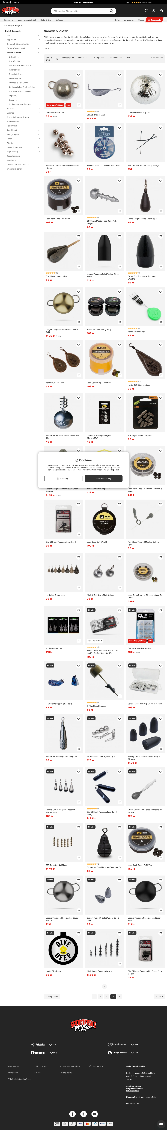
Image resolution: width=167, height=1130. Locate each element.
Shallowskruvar (13, 121)
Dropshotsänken (16, 74)
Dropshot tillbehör (14, 169)
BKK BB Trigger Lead (96, 115)
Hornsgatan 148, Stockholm (143, 1073)
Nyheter (116, 20)
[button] (145, 2)
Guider (141, 20)
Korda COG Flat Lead (55, 383)
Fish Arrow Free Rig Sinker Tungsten (61, 756)
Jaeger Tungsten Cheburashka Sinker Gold (62, 330)
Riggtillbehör (12, 130)
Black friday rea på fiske (145, 1097)
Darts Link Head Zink (55, 112)
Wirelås (10, 143)
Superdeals (156, 20)
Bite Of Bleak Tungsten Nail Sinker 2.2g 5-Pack (145, 972)
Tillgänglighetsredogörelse (19, 1079)
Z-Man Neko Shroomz (96, 706)
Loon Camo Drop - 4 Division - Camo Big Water (145, 596)
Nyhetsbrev (13, 1073)
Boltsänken (14, 57)
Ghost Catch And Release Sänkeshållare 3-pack (145, 811)
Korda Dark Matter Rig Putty (99, 329)
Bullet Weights (15, 78)
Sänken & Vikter (14, 52)
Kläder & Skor (46, 20)
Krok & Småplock (15, 26)
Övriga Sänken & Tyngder (20, 104)
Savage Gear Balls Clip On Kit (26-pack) (145, 704)
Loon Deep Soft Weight (97, 542)
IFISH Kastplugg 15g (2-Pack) (59, 704)
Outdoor (59, 20)
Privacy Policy (92, 470)
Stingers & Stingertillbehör (18, 44)
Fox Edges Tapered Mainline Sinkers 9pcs (143, 543)
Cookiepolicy (13, 1066)
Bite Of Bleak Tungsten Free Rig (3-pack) (102, 813)
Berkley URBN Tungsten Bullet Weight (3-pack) (144, 757)
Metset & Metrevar (14, 147)
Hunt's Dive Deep (53, 971)
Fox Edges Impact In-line (56, 276)
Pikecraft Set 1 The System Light (101, 756)
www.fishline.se (132, 1091)
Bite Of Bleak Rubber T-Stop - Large (143, 165)
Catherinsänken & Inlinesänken (22, 87)
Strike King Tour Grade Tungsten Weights (142, 277)
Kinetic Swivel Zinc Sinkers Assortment (104, 165)
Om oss (37, 1073)
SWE (12, 2)
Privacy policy (66, 1073)
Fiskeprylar (9, 20)
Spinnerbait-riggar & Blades (18, 117)
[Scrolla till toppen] (104, 986)
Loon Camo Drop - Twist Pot (99, 383)
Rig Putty (13, 95)
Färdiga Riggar (13, 134)
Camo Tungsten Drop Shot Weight (142, 219)
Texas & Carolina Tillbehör (18, 164)
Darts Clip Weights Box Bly (139, 648)
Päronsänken (14, 70)
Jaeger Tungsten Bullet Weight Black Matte (103, 275)
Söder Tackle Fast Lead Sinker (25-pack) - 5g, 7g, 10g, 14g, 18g (102, 651)
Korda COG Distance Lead (139, 385)
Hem (6, 26)
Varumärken (129, 20)
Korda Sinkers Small (136, 332)
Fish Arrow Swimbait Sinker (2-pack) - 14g (62, 436)
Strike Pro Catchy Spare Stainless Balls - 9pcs (62, 166)
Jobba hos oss (40, 1066)
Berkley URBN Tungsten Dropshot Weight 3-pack (60, 811)
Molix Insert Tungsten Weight (99, 971)
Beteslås (10, 108)
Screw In (13, 100)
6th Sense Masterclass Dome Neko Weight (102, 222)
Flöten (9, 139)
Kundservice (98, 1066)
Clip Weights (14, 61)
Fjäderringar (12, 126)
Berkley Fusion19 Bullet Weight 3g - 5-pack (103, 919)
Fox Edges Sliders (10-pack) (140, 435)
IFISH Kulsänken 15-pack (139, 112)
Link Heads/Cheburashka (20, 65)
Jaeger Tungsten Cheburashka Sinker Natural (62, 919)
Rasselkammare (13, 156)
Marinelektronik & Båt (27, 20)
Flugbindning (12, 151)
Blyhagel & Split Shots (18, 83)
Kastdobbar (12, 160)
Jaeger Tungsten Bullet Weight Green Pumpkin (62, 490)
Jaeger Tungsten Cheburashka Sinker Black (144, 919)
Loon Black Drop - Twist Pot (58, 219)
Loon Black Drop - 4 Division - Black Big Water (145, 490)
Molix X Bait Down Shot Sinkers (100, 595)
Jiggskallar (11, 39)
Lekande (10, 113)
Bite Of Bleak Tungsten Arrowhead (61, 542)
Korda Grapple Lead (54, 648)
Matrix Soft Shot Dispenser (98, 489)
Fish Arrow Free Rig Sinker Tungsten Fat (104, 867)
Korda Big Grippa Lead (55, 595)
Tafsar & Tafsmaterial (16, 48)
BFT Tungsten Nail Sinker (56, 865)
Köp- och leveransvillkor (70, 1066)
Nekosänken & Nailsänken (20, 91)
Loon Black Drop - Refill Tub (140, 865)
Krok (9, 35)
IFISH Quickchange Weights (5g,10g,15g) (99, 436)
